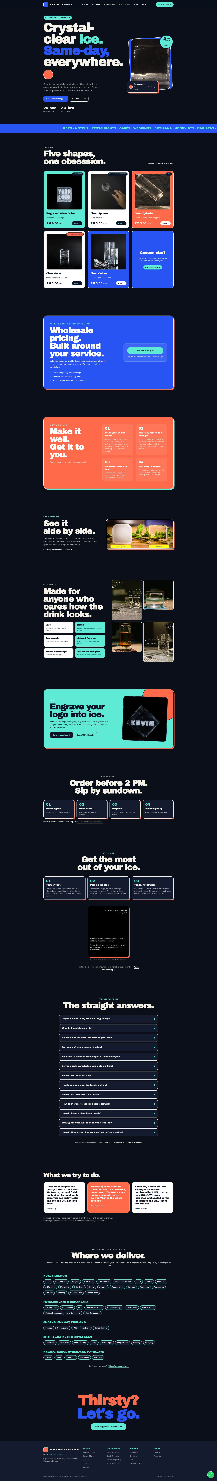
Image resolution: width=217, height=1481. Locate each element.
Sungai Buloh (122, 1343)
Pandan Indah (76, 1293)
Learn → (157, 1452)
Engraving (96, 4)
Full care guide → (135, 1142)
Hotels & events (113, 1456)
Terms (165, 1476)
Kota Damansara (92, 1313)
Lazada (140, 1463)
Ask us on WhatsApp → (114, 1142)
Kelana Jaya (132, 1307)
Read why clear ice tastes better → (57, 549)
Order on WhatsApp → (56, 99)
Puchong (86, 1328)
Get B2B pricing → (145, 350)
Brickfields (79, 1287)
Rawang (136, 1343)
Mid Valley (64, 1287)
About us (157, 1456)
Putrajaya (98, 1357)
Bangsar (75, 1281)
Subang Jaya (62, 1328)
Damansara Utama (94, 1307)
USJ (75, 1328)
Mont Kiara (88, 1281)
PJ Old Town (67, 1307)
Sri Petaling (50, 1287)
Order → (77, 223)
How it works (124, 4)
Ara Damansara (73, 1313)
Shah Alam (49, 1343)
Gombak (49, 1293)
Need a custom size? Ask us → (161, 163)
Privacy (159, 1476)
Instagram (134, 1456)
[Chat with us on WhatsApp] (211, 1474)
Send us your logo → (61, 735)
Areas (136, 4)
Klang (94, 1343)
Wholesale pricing (113, 1463)
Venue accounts (113, 1452)
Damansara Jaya (114, 1307)
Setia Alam (64, 1343)
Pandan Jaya (92, 1293)
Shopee (133, 1463)
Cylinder (86, 1460)
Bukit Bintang (61, 1281)
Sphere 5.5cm (88, 1456)
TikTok (133, 1460)
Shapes (85, 4)
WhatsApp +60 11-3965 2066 (108, 1426)
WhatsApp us (165, 4)
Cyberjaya (84, 1357)
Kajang (48, 1357)
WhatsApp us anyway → (118, 1366)
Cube (85, 1463)
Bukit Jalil (161, 1281)
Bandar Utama (148, 1307)
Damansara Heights (123, 1281)
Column (86, 1467)
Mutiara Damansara (53, 1313)
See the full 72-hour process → (90, 822)
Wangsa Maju (117, 1287)
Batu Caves (159, 1287)
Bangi (59, 1357)
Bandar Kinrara (101, 1328)
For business (109, 4)
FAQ (144, 4)
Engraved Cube (89, 1452)
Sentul (91, 1287)
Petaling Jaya (51, 1307)
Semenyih (70, 1357)
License (171, 1476)
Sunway (48, 1328)
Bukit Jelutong (80, 1343)
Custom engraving (114, 1460)
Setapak (102, 1287)
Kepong (131, 1287)
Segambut (144, 1287)
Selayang (149, 1343)
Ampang (61, 1293)
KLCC (47, 1281)
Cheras (149, 1281)
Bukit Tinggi (107, 1343)
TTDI (139, 1281)
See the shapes (79, 99)
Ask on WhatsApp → (152, 267)
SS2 (79, 1307)
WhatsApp (134, 1452)
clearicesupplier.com (56, 1454)
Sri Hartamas (103, 1281)
